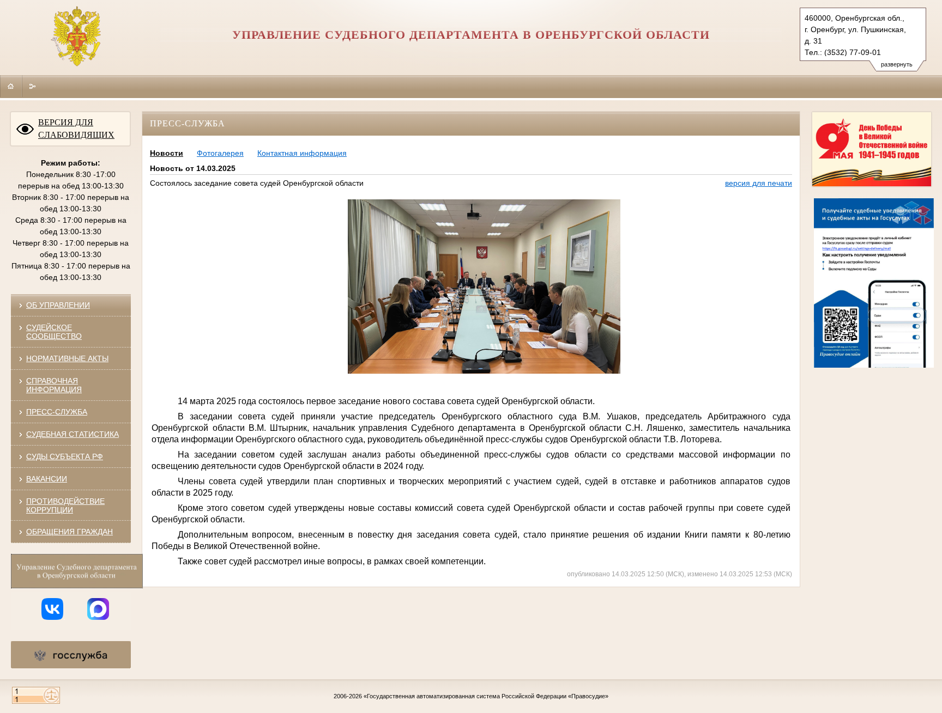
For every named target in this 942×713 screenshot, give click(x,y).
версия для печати (758, 183)
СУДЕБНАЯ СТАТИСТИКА (72, 434)
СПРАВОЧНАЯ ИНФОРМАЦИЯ (54, 385)
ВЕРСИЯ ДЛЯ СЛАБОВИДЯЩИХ (76, 128)
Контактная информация (302, 153)
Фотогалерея (220, 153)
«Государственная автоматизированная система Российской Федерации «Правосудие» (486, 696)
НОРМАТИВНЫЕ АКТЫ (67, 358)
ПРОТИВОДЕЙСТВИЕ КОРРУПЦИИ (65, 505)
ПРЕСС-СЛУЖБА (56, 411)
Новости (166, 153)
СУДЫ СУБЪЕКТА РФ (64, 456)
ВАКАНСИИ (46, 478)
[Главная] (11, 86)
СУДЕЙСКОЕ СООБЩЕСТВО (54, 331)
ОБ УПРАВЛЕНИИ (58, 305)
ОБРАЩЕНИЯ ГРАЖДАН (69, 531)
